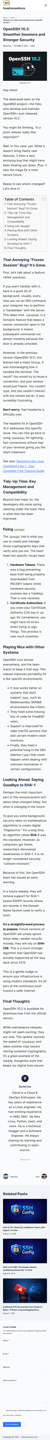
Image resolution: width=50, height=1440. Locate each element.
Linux (32, 46)
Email (6, 1354)
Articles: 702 (25, 1160)
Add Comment (10, 1380)
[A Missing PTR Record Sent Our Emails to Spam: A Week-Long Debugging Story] (25, 1290)
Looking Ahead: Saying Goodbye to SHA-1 (22, 241)
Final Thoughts (16, 248)
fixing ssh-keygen (18, 226)
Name (6, 1340)
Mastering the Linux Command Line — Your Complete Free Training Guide (23, 465)
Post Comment (11, 1424)
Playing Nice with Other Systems (22, 232)
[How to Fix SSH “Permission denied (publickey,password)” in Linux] (25, 1251)
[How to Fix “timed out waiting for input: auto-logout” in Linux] (25, 1211)
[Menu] (46, 5)
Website (6, 1367)
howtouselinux (14, 8)
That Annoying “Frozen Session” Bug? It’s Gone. (22, 206)
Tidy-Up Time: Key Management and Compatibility (19, 217)
